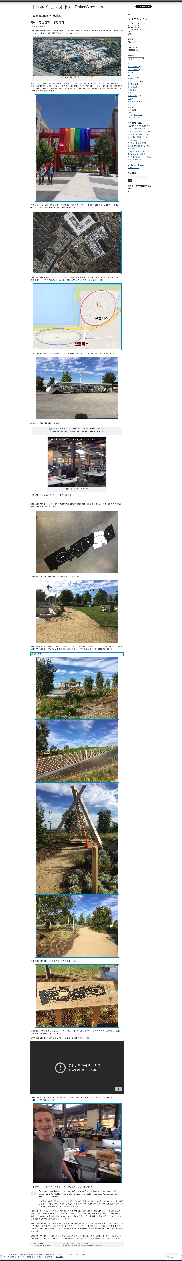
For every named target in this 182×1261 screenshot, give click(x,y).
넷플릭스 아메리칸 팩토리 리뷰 (139, 131)
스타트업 (65, 1243)
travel (130, 112)
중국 (129, 99)
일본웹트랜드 (132, 96)
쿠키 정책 (59, 1257)
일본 (129, 93)
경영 (129, 73)
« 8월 (130, 34)
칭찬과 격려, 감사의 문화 (136, 154)
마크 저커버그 (75, 1245)
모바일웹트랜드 (133, 70)
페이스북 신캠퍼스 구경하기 (47, 22)
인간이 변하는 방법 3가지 (137, 143)
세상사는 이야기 (133, 81)
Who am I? (132, 42)
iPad (129, 75)
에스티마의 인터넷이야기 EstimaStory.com (66, 7)
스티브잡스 (132, 87)
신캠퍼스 (83, 1245)
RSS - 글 (131, 191)
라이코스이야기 (133, 67)
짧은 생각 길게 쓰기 (75, 1243)
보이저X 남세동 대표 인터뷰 (138, 137)
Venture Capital (133, 115)
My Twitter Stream (136, 165)
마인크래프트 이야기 (135, 140)
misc (129, 107)
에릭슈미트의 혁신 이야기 (137, 151)
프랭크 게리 (98, 1245)
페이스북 (90, 1245)
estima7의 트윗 (133, 168)
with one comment (37, 26)
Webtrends (132, 118)
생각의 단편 (132, 78)
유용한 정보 (132, 90)
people (130, 110)
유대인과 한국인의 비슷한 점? (138, 134)
